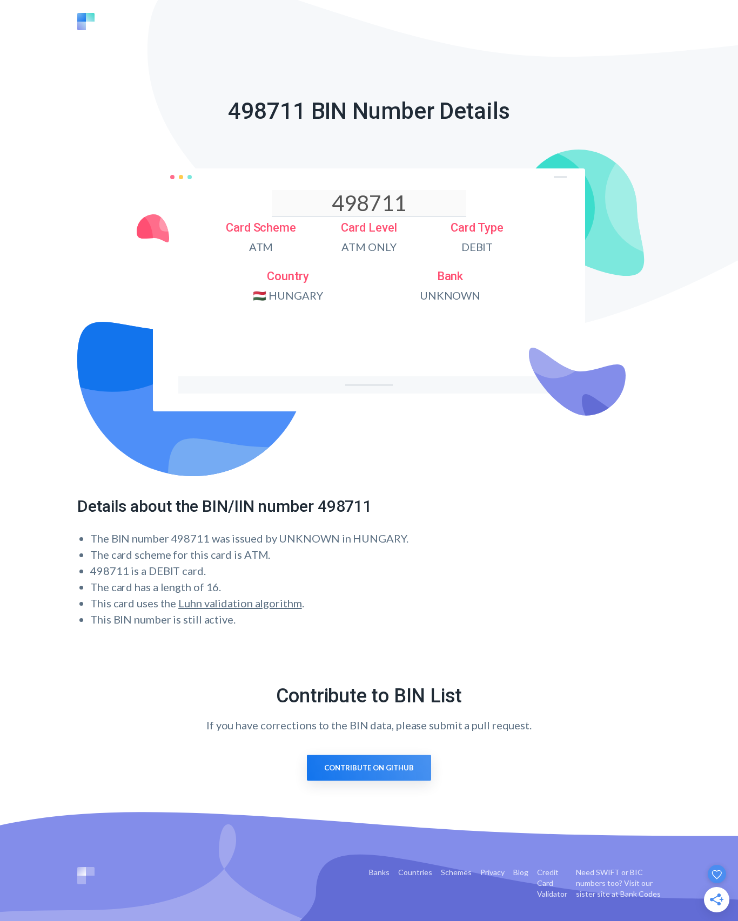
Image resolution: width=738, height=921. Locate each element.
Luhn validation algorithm (240, 603)
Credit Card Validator (552, 883)
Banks (379, 872)
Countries (415, 872)
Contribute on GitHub (369, 767)
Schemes (456, 872)
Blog (520, 872)
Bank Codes (640, 893)
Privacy (492, 872)
